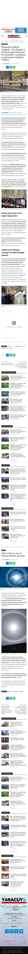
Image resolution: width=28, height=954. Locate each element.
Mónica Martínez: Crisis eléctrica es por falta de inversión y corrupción (16, 400)
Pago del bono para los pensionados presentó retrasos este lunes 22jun (17, 536)
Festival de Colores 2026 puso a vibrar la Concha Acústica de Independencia (17, 439)
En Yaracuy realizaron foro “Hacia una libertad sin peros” (17, 520)
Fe (13, 346)
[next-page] (5, 422)
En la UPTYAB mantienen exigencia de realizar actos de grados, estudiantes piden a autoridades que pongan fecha (17, 408)
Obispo (3, 348)
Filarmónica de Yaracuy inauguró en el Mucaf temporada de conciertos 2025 (21, 365)
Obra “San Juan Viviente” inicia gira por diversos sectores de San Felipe (18, 528)
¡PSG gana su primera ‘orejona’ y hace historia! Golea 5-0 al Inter (18, 478)
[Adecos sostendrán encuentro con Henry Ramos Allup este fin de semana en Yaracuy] (5, 393)
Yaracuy (6, 40)
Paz (7, 348)
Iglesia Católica (18, 346)
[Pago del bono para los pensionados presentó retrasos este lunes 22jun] (5, 536)
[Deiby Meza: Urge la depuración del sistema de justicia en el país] (5, 514)
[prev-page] (2, 422)
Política (3, 395)
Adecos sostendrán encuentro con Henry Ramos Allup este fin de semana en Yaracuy (18, 393)
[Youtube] (21, 931)
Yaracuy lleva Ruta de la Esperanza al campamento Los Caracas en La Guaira (17, 377)
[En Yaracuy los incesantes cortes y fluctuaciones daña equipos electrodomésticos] (5, 417)
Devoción (10, 346)
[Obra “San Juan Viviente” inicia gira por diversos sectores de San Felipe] (5, 528)
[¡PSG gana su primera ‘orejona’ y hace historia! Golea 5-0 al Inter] (5, 479)
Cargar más (13, 461)
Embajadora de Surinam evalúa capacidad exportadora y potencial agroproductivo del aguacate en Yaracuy (18, 385)
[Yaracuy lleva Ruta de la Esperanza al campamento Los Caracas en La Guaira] (5, 378)
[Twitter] (10, 67)
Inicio (2, 40)
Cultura (3, 379)
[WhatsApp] (14, 67)
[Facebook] (7, 67)
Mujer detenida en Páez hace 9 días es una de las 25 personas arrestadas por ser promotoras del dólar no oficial (18, 471)
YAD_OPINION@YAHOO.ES (14, 922)
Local (10, 40)
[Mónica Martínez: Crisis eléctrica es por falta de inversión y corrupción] (5, 401)
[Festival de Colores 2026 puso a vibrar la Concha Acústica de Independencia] (5, 439)
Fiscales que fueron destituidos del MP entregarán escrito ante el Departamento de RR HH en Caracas (18, 487)
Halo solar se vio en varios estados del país (7, 363)
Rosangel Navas (6, 63)
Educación (4, 410)
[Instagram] (12, 931)
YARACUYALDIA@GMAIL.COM (14, 923)
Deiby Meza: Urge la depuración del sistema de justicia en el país (18, 512)
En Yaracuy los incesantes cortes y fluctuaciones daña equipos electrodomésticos (18, 416)
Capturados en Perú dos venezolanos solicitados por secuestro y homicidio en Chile (17, 455)
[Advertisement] (14, 14)
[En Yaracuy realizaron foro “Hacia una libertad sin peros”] (5, 521)
